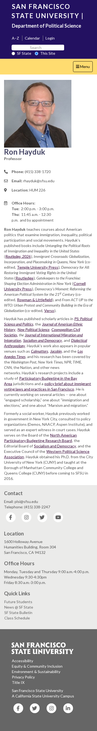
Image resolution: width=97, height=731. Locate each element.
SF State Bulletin (18, 612)
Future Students (18, 601)
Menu (84, 68)
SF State (24, 53)
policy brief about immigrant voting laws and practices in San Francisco (47, 386)
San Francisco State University (37, 690)
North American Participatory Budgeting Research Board (40, 438)
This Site (47, 53)
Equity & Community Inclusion (37, 666)
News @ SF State (18, 607)
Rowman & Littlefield (34, 299)
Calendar (32, 38)
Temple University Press (37, 267)
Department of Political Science (46, 26)
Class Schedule (17, 618)
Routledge (24, 278)
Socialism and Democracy (55, 446)
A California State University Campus (43, 696)
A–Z (15, 38)
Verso (49, 310)
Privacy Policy (23, 677)
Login (50, 38)
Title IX (18, 682)
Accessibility (22, 660)
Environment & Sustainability (36, 671)
